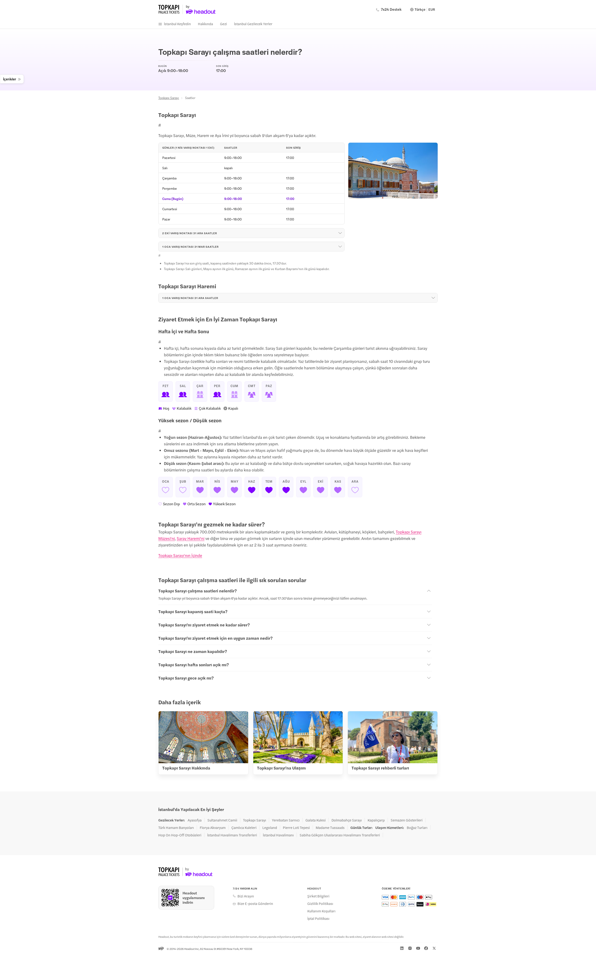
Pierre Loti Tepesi (296, 827)
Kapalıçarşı (376, 820)
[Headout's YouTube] (418, 948)
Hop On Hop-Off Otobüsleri (179, 835)
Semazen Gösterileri (407, 820)
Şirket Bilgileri (318, 896)
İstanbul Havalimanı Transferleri (232, 835)
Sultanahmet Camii (222, 820)
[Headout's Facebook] (426, 948)
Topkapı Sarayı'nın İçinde (180, 555)
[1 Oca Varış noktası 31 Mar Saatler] (340, 246)
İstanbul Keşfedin (177, 23)
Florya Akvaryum (213, 827)
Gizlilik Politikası (320, 903)
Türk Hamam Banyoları (176, 827)
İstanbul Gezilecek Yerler (253, 23)
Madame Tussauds (330, 827)
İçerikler (9, 78)
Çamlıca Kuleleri (244, 827)
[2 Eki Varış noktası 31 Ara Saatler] (340, 233)
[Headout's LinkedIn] (402, 948)
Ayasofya (195, 820)
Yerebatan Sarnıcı (286, 820)
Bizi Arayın (245, 896)
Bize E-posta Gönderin (255, 903)
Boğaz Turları (417, 827)
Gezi (223, 23)
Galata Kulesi (315, 820)
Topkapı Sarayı (168, 98)
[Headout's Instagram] (410, 948)
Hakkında (205, 23)
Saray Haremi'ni (190, 538)
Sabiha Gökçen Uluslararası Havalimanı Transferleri (340, 835)
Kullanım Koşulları (321, 911)
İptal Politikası (318, 918)
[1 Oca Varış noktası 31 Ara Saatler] (433, 297)
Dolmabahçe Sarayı (347, 820)
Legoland (269, 827)
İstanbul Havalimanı (278, 835)
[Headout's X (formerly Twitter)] (434, 948)
